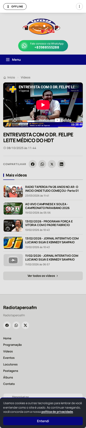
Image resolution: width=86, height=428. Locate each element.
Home (7, 338)
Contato (9, 384)
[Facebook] (33, 164)
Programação (12, 345)
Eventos (9, 358)
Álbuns (8, 377)
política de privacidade (57, 412)
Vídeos (25, 77)
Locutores (10, 364)
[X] (52, 164)
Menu (16, 59)
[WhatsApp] (42, 164)
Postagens (10, 371)
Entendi (43, 421)
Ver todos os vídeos (42, 276)
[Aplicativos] (79, 6)
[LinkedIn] (61, 164)
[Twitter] (25, 325)
